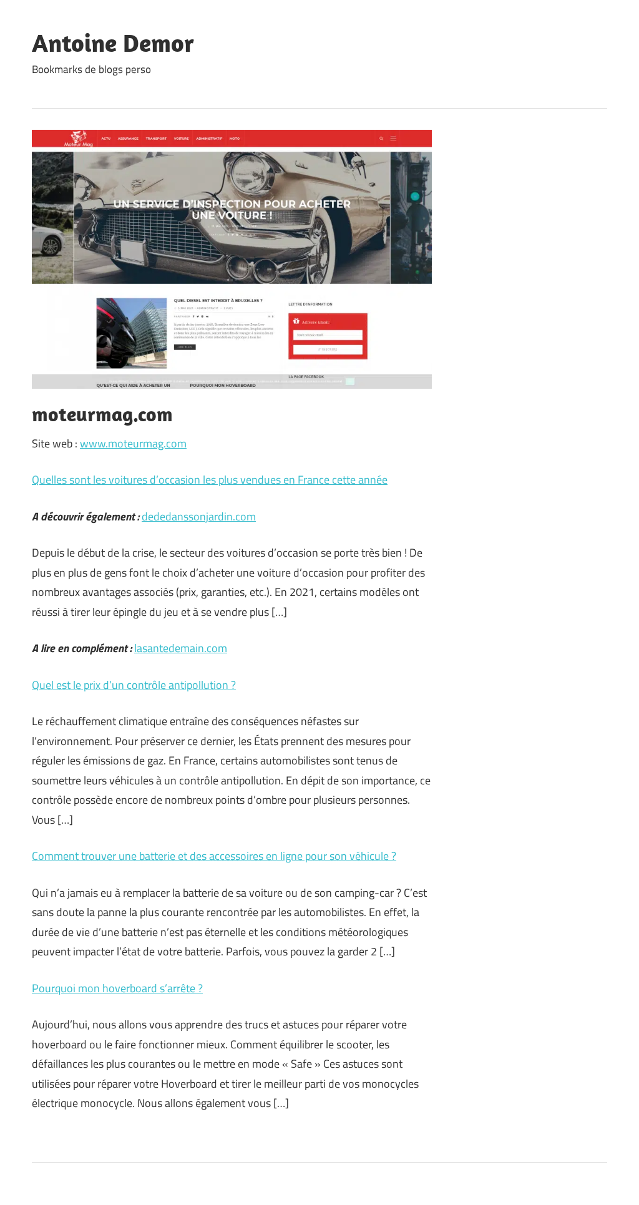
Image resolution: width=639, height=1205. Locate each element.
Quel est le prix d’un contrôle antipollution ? (134, 684)
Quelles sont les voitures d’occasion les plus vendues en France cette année (210, 479)
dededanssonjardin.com (199, 516)
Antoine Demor (113, 42)
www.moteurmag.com (133, 443)
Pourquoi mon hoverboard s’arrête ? (117, 988)
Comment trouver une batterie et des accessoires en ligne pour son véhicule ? (214, 855)
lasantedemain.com (180, 648)
